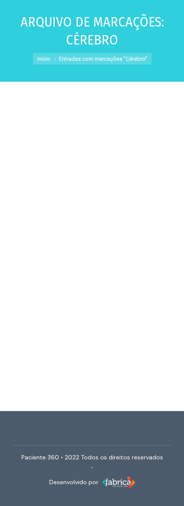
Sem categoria (73, 266)
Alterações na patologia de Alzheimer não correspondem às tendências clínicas (82, 237)
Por (60, 276)
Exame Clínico (36, 266)
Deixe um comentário (105, 287)
